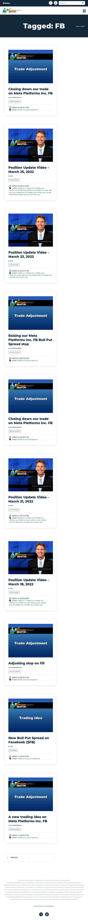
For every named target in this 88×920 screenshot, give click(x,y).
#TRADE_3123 (21, 110)
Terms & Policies (38, 906)
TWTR (34, 195)
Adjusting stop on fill (26, 663)
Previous (12, 857)
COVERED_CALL (41, 192)
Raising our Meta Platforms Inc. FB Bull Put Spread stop (30, 340)
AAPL (46, 190)
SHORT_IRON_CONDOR (16, 195)
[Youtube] (56, 3)
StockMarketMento (16, 97)
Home (77, 26)
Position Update (14, 180)
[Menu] (84, 10)
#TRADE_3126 (31, 190)
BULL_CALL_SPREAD (15, 192)
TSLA (30, 195)
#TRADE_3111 (21, 188)
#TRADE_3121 (31, 188)
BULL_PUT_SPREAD (27, 192)
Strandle (26, 195)
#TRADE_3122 (40, 188)
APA (50, 190)
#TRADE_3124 (21, 837)
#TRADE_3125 (22, 190)
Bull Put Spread (31, 110)
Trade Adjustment (14, 101)
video (38, 195)
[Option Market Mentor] (12, 11)
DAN (11, 176)
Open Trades (13, 750)
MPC (50, 192)
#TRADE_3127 (40, 190)
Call (34, 192)
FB (37, 110)
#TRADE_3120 (21, 439)
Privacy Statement (49, 906)
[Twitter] (51, 3)
